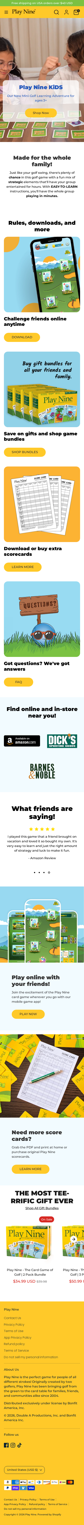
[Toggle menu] (6, 12)
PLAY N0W (28, 1014)
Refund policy (14, 1344)
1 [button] (34, 872)
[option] (28, 1253)
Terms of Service (16, 1350)
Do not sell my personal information (31, 1357)
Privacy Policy (14, 1324)
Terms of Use (13, 1331)
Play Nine (30, 1514)
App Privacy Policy (17, 1337)
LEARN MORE (23, 567)
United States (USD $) (22, 1470)
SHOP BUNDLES (25, 452)
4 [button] (49, 873)
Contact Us (12, 1318)
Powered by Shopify (49, 1514)
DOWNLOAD (22, 337)
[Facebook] (6, 1445)
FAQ (18, 682)
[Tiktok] (19, 1445)
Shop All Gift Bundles (42, 1208)
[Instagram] (13, 1445)
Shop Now (41, 113)
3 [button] (44, 872)
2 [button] (39, 872)
